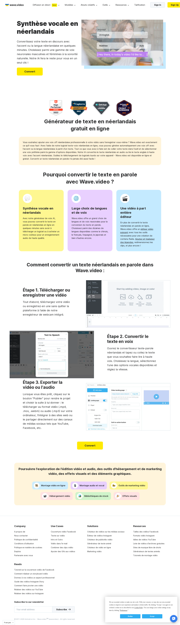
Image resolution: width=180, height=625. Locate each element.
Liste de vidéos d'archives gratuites (148, 543)
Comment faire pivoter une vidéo (28, 585)
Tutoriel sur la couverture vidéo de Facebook (34, 570)
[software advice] (124, 108)
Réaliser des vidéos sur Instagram (29, 593)
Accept (152, 616)
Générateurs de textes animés (146, 551)
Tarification (139, 5)
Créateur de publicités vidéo (99, 539)
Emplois (17, 551)
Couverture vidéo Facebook (63, 532)
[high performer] (56, 108)
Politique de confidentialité (26, 539)
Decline (130, 616)
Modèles (69, 5)
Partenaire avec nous (23, 555)
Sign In (157, 5)
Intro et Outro (57, 539)
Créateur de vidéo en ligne (99, 547)
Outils (105, 5)
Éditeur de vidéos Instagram (99, 535)
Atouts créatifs (88, 5)
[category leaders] (101, 108)
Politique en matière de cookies (28, 547)
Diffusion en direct (41, 5)
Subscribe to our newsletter (29, 602)
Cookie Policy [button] (138, 608)
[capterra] (78, 108)
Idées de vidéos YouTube (144, 539)
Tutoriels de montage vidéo (145, 555)
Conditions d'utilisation (24, 543)
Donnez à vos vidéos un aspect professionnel (34, 578)
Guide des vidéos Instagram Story (29, 581)
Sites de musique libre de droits (147, 547)
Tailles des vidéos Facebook (146, 532)
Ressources (121, 5)
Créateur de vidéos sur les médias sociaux (106, 532)
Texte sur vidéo (58, 535)
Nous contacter (21, 535)
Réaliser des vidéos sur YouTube (28, 589)
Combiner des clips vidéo (62, 547)
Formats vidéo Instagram (144, 535)
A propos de (19, 532)
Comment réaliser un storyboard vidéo (31, 574)
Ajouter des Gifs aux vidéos (63, 551)
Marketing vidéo (94, 551)
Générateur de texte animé (99, 543)
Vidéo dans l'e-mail (59, 543)
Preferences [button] (123, 610)
